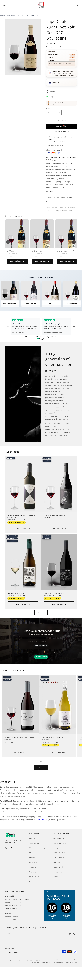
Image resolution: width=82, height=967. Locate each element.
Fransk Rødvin (58, 210)
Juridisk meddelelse (71, 962)
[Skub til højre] (45, 761)
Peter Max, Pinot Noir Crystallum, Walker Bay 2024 (19, 737)
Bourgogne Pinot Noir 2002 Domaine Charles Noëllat (15, 250)
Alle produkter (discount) (70, 207)
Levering (49, 47)
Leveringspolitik (45, 962)
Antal (48, 108)
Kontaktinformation (57, 962)
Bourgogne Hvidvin (60, 843)
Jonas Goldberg (38, 960)
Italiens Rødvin (58, 857)
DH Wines (13, 960)
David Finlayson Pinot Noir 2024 (54, 593)
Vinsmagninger (34, 843)
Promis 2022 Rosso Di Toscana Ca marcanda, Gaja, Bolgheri (21, 516)
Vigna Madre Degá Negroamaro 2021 (55, 516)
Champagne (57, 862)
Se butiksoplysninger (55, 145)
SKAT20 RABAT (69, 211)
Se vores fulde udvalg (41, 645)
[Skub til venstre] (36, 761)
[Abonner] (41, 933)
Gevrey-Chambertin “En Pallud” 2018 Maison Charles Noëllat (40, 250)
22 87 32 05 (40, 820)
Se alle (41, 612)
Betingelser (33, 872)
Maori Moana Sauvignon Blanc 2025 (53, 737)
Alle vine (54, 208)
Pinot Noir (71, 210)
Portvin (56, 877)
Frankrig (52, 210)
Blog (30, 853)
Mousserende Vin (59, 872)
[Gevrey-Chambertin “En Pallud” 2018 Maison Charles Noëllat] (42, 233)
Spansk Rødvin (58, 867)
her (70, 197)
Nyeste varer (64, 210)
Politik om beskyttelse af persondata (66, 960)
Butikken (32, 857)
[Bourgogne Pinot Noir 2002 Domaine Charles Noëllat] (17, 233)
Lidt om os (33, 862)
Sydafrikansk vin (59, 838)
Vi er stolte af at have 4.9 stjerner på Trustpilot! (14, 841)
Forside (2, 15)
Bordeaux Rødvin (59, 853)
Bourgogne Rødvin (67, 208)
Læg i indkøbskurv (17, 261)
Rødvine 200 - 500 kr (60, 211)
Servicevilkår (35, 962)
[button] (4, 4)
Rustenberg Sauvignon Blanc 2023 (18, 593)
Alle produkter (12, 15)
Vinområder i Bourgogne (37, 848)
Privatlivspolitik (34, 877)
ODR (30, 881)
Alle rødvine (49, 208)
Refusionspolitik (49, 960)
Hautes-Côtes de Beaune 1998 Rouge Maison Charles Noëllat (66, 250)
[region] (41, 242)
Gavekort (32, 867)
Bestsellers (60, 208)
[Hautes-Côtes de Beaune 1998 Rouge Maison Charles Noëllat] (67, 233)
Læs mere (49, 192)
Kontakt (32, 838)
